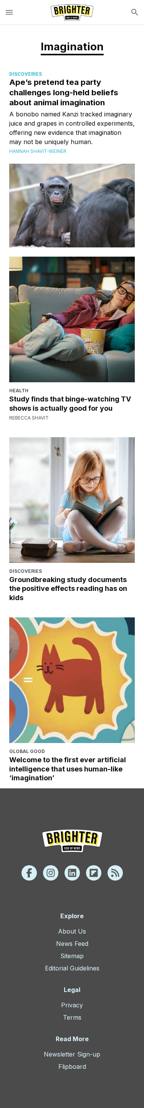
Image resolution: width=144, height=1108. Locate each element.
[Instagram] (50, 873)
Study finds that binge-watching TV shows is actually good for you (70, 403)
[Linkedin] (72, 873)
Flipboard (72, 1066)
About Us (72, 931)
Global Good (27, 751)
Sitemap (72, 956)
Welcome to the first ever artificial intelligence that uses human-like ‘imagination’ (67, 769)
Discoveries (25, 74)
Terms (72, 1017)
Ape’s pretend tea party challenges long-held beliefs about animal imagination (63, 92)
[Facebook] (29, 873)
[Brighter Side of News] (72, 12)
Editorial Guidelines (72, 968)
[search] (134, 12)
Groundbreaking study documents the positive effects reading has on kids (68, 589)
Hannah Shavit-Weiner (37, 151)
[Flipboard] (93, 873)
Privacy (72, 1005)
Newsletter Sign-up (72, 1054)
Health (18, 390)
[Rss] (115, 873)
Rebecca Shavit (29, 418)
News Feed (72, 943)
